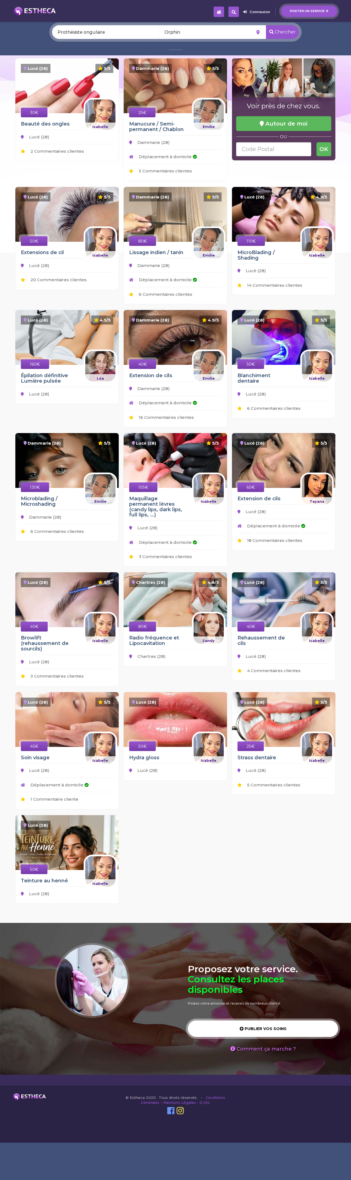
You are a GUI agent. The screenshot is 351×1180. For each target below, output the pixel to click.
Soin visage (35, 758)
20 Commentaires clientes (58, 279)
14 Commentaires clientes (274, 285)
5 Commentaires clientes (165, 171)
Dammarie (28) (153, 142)
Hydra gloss (144, 758)
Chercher (285, 32)
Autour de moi (285, 123)
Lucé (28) (38, 137)
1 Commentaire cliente (53, 799)
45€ (34, 746)
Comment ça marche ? (265, 1049)
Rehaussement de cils (261, 640)
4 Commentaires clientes (273, 670)
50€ (34, 241)
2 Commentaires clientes (56, 151)
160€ (35, 364)
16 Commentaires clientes (166, 417)
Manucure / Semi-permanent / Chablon (156, 126)
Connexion (260, 12)
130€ (35, 487)
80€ (142, 241)
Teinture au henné (44, 881)
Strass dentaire (256, 758)
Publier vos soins (265, 1028)
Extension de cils (150, 376)
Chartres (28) (151, 656)
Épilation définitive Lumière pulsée (44, 378)
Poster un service (307, 11)
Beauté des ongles (45, 124)
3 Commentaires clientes (165, 556)
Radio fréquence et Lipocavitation (154, 640)
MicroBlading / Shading (256, 255)
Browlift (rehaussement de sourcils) (45, 643)
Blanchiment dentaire (253, 378)
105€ (143, 487)
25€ (142, 112)
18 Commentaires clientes (274, 540)
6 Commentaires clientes (165, 294)
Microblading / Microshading (39, 501)
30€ (34, 112)
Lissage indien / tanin (156, 252)
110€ (251, 241)
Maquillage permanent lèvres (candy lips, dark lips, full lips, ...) (155, 507)
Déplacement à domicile (165, 156)
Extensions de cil (42, 252)
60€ (250, 487)
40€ (142, 364)
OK (323, 149)
